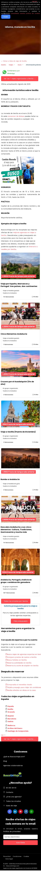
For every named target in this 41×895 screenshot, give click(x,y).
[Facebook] (26, 811)
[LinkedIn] (15, 811)
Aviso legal (9, 859)
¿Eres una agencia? (14, 797)
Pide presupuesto (21, 621)
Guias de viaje (11, 806)
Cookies (26, 856)
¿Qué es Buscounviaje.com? (14, 757)
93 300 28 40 (11, 788)
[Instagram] (9, 811)
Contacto (9, 792)
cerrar (34, 1)
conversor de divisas (16, 116)
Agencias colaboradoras (13, 766)
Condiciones (17, 856)
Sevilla (3, 65)
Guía (19, 65)
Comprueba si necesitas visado (19, 685)
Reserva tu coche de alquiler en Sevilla (22, 666)
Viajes (11, 65)
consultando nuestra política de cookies (25, 13)
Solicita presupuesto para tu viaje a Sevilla (20, 607)
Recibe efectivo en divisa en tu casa (21, 690)
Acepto (5, 17)
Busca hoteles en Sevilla (17, 660)
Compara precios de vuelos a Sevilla (22, 657)
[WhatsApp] (31, 811)
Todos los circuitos (13, 801)
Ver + (3, 735)
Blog (5, 761)
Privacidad (7, 856)
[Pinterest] (20, 811)
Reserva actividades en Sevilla (19, 663)
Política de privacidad (11, 831)
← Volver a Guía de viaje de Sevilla (14, 61)
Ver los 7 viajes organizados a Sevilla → (20, 79)
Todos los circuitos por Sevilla (16, 601)
